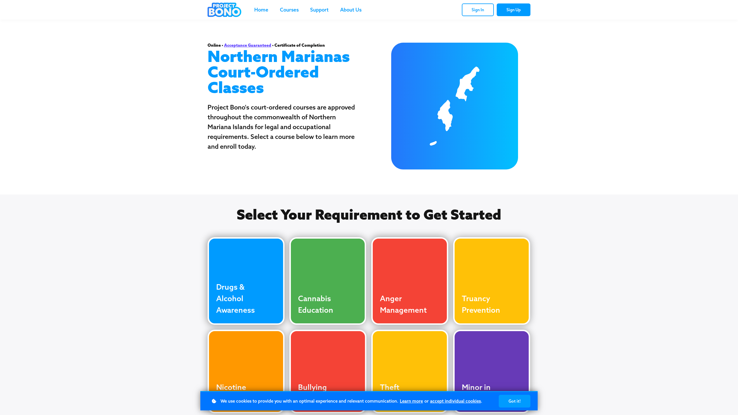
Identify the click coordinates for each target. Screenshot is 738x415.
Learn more (411, 401)
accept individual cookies (455, 401)
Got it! (515, 401)
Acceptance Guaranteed (247, 45)
